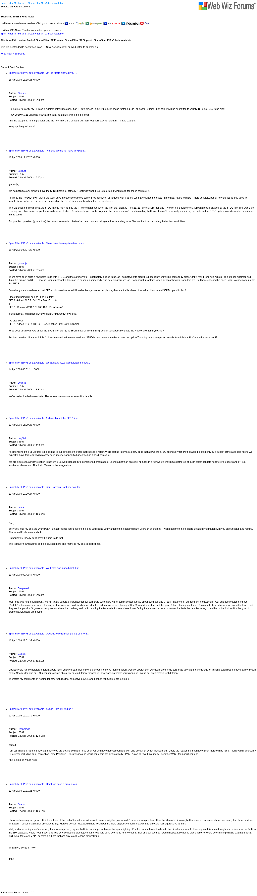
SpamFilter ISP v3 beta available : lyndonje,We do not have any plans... (47, 150)
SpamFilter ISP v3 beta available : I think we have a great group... (44, 784)
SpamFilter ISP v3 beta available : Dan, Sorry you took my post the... (45, 487)
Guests (21, 93)
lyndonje (22, 263)
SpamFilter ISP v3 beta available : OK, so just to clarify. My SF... (43, 73)
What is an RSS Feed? (13, 53)
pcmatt (21, 507)
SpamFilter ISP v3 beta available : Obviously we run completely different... (49, 633)
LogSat (22, 171)
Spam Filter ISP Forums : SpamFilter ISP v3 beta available (32, 3)
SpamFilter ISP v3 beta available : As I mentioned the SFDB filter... (44, 418)
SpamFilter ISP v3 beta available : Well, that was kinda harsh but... (44, 568)
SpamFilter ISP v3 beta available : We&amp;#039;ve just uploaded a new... (49, 362)
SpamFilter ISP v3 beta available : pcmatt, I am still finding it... (42, 709)
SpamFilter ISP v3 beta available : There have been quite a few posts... (47, 243)
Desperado (24, 588)
